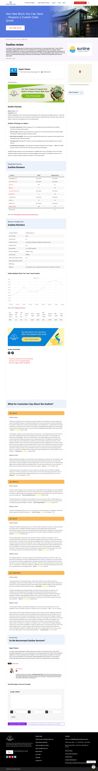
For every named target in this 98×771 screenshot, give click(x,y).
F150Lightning (26, 363)
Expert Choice (15, 663)
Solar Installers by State (42, 745)
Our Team (38, 754)
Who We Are (39, 751)
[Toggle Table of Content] (80, 93)
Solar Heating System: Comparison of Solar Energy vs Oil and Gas (44, 724)
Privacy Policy (68, 750)
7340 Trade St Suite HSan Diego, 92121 (80, 84)
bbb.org (10, 188)
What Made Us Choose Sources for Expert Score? (26, 214)
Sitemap (38, 757)
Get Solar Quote (81, 3)
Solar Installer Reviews (43, 2)
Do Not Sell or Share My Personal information (77, 763)
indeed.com (11, 194)
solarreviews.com (13, 181)
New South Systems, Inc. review (21, 750)
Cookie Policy (68, 756)
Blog (59, 2)
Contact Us (39, 760)
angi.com (11, 200)
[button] (80, 71)
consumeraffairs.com (14, 191)
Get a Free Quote (33, 96)
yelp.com (11, 184)
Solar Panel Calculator (41, 742)
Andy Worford (19, 668)
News (63, 2)
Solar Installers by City (42, 748)
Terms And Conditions (71, 753)
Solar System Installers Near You (44, 739)
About (53, 2)
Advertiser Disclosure (12, 82)
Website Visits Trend (20, 308)
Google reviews (12, 206)
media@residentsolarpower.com (79, 739)
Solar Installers (18, 39)
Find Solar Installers (30, 2)
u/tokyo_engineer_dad (16, 363)
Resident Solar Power (10, 39)
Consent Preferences (71, 759)
